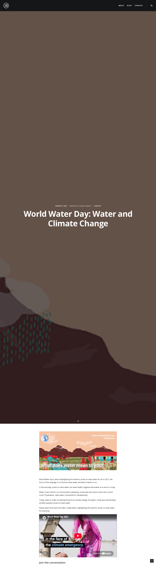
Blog (129, 5)
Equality (75, 206)
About (121, 5)
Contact (139, 5)
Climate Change (85, 206)
